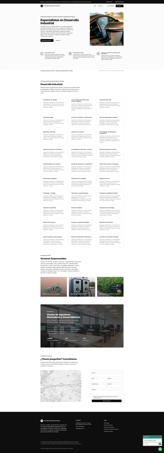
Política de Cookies (108, 425)
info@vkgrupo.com (80, 428)
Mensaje (94, 389)
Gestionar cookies (120, 1)
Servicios (100, 5)
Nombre (94, 372)
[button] (60, 386)
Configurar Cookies (108, 431)
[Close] (160, 436)
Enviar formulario (107, 400)
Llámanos (58, 40)
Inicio (95, 5)
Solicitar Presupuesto (46, 40)
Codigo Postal (95, 383)
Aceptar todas (109, 1)
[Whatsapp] (160, 449)
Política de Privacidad (106, 396)
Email (93, 378)
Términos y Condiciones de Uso (111, 429)
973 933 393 (111, 5)
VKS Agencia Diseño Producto (52, 5)
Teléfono (109, 378)
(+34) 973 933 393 (80, 426)
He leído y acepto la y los (105, 397)
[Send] (160, 444)
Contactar (119, 5)
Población (109, 383)
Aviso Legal (106, 423)
